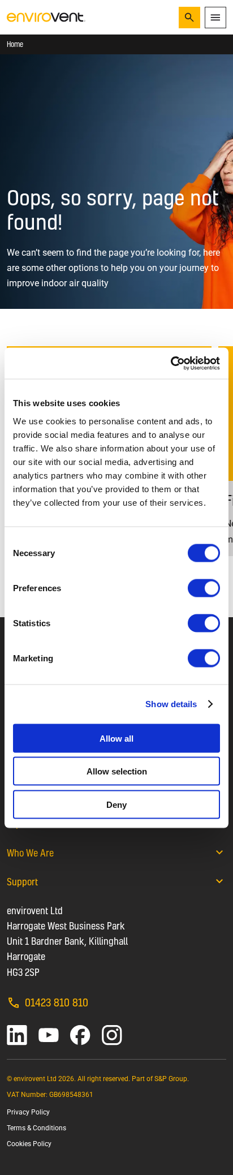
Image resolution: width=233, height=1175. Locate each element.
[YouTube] (48, 1035)
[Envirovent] (46, 16)
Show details (171, 704)
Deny (116, 804)
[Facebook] (80, 1035)
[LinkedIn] (17, 1035)
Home (15, 44)
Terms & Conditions (36, 1128)
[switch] (204, 588)
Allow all (116, 738)
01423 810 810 (56, 1002)
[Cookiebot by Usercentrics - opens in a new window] (170, 363)
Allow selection (117, 771)
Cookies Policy (29, 1144)
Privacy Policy (28, 1112)
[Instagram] (112, 1035)
